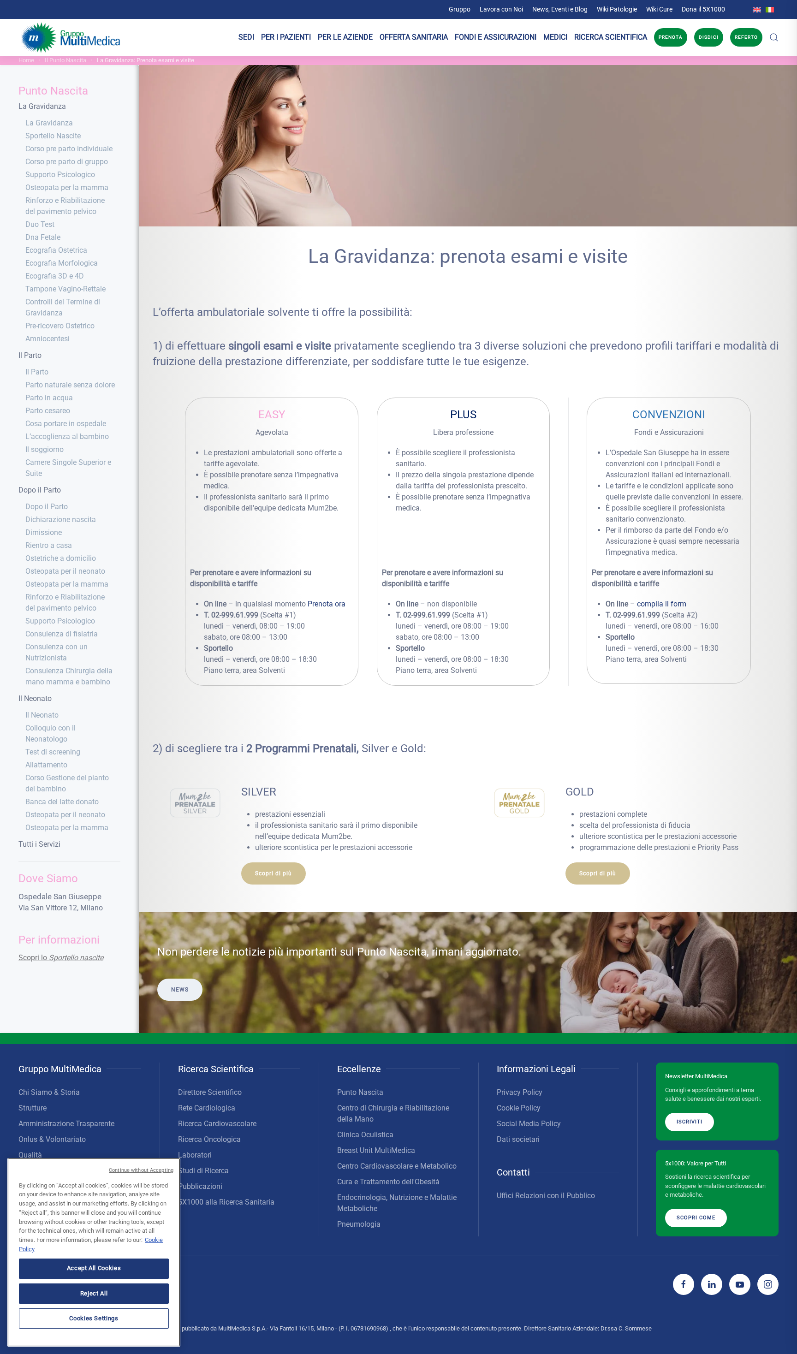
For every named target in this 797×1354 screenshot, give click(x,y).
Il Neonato (35, 698)
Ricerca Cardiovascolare (217, 1123)
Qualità (30, 1155)
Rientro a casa (48, 545)
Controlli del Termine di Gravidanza (62, 307)
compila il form (661, 604)
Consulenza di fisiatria (61, 633)
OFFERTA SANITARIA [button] (414, 37)
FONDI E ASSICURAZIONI (495, 37)
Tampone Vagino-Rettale (65, 289)
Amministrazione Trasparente (66, 1123)
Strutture (32, 1108)
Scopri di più (273, 873)
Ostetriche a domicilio (60, 558)
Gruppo (459, 9)
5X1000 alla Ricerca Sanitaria (226, 1202)
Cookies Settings (94, 1317)
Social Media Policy (529, 1123)
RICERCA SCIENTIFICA (610, 37)
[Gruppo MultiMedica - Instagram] (768, 1284)
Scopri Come (696, 1218)
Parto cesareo (47, 410)
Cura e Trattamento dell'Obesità (388, 1181)
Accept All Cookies (94, 1268)
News (180, 989)
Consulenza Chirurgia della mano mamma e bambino (69, 676)
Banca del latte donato (62, 801)
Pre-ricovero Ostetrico (60, 325)
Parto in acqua (49, 397)
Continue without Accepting (141, 1170)
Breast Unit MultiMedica (376, 1150)
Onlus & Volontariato (52, 1139)
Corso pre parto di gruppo (66, 161)
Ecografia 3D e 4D (54, 276)
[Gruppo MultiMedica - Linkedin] (711, 1284)
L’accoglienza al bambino (67, 436)
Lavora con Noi (501, 9)
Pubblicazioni (200, 1186)
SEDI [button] (246, 37)
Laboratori (195, 1155)
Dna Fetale (42, 237)
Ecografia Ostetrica (56, 250)
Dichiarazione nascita (60, 519)
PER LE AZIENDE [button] (345, 37)
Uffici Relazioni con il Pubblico (546, 1195)
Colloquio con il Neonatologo (50, 733)
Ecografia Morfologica (61, 263)
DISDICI (709, 37)
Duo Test (39, 224)
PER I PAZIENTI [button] (286, 37)
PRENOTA (671, 37)
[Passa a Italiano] (770, 9)
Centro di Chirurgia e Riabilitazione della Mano (393, 1113)
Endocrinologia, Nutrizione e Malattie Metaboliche (397, 1203)
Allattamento (46, 764)
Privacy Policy (519, 1092)
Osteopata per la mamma (66, 187)
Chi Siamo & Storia (49, 1092)
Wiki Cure (659, 9)
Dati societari (518, 1139)
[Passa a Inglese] (757, 9)
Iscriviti (689, 1122)
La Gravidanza (42, 106)
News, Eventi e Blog (560, 9)
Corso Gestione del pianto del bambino (67, 783)
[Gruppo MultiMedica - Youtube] (739, 1284)
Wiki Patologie (617, 9)
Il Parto (30, 355)
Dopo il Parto (39, 490)
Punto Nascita (53, 90)
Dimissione (43, 532)
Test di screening (52, 752)
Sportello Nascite (53, 135)
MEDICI (555, 37)
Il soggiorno (44, 449)
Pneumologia (359, 1224)
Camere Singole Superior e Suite (68, 468)
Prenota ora (326, 604)
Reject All (94, 1292)
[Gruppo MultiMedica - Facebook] (683, 1284)
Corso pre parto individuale (69, 148)
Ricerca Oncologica (209, 1139)
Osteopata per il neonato (65, 571)
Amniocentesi (47, 338)
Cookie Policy (519, 1108)
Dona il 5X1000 (703, 9)
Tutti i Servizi (39, 844)
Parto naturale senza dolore (70, 384)
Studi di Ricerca (203, 1170)
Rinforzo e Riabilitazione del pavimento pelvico (65, 206)
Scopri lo (60, 957)
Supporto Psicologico (60, 174)
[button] (774, 37)
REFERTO (746, 37)
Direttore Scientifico (210, 1092)
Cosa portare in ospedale (65, 423)
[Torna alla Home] (70, 37)
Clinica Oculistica (365, 1134)
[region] (93, 1252)
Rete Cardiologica (206, 1108)
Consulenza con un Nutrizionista (56, 652)
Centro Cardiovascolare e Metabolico (397, 1166)
